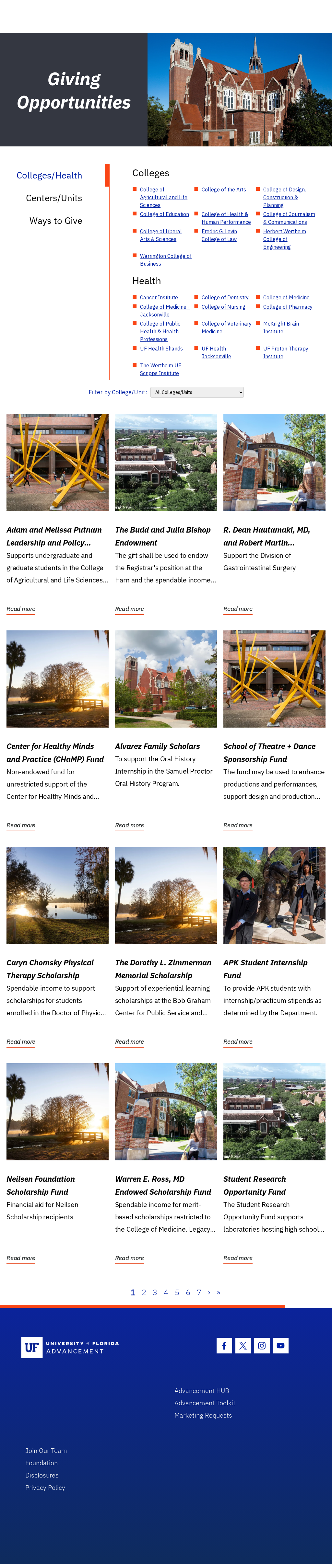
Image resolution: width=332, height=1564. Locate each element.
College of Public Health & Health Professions (160, 331)
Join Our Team (46, 1450)
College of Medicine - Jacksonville (165, 311)
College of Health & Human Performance (226, 218)
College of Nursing (223, 307)
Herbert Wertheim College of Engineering (284, 239)
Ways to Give (56, 220)
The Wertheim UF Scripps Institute (160, 369)
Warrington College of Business (166, 260)
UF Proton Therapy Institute (285, 352)
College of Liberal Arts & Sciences (161, 235)
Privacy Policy (45, 1487)
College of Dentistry (225, 297)
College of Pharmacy (288, 307)
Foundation (41, 1462)
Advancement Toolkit (204, 1402)
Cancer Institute (159, 297)
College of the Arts (224, 189)
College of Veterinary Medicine (227, 327)
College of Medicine (286, 297)
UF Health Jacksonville (216, 352)
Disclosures (42, 1475)
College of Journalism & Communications (289, 218)
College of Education (164, 214)
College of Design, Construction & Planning (284, 197)
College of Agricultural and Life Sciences (163, 197)
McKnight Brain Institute (281, 327)
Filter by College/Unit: (118, 392)
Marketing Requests (203, 1415)
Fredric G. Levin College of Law (219, 235)
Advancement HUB (201, 1390)
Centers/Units (54, 198)
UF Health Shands (161, 348)
